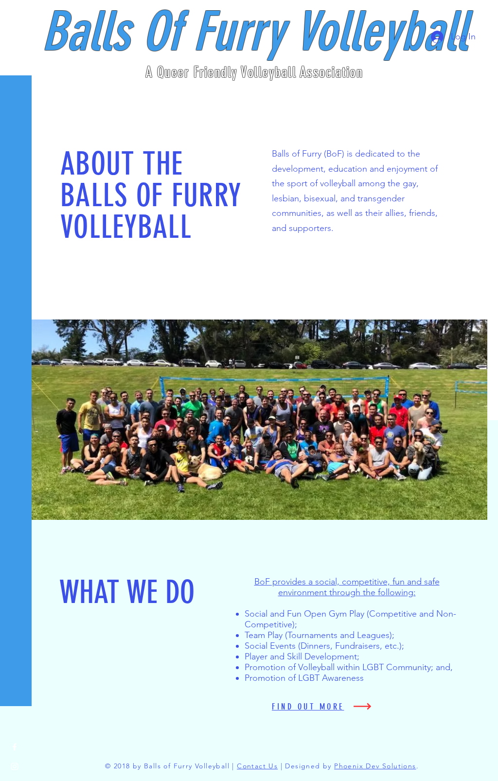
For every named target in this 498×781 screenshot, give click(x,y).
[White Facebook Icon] (14, 747)
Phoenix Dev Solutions (375, 766)
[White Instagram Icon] (14, 766)
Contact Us (257, 766)
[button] (17, 14)
